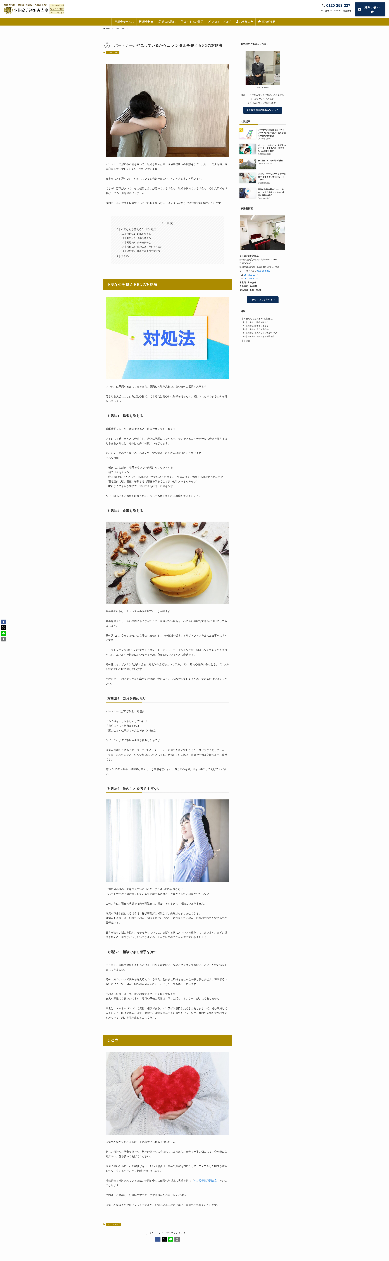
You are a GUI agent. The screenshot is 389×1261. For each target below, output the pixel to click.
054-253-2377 (251, 275)
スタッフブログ (113, 52)
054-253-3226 (251, 278)
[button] (157, 1239)
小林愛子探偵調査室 (205, 1180)
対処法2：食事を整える (139, 238)
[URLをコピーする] (177, 1239)
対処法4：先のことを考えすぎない (144, 246)
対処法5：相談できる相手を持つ (143, 251)
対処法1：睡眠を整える (139, 233)
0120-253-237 (263, 271)
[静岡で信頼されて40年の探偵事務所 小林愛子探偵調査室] (34, 9)
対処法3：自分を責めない (140, 242)
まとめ (125, 256)
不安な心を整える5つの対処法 (138, 229)
